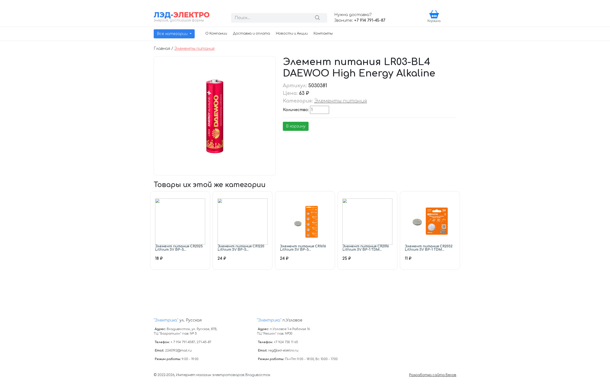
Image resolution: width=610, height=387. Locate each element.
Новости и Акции (292, 33)
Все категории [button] (173, 34)
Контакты (323, 33)
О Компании (216, 33)
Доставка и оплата (251, 33)
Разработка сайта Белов (432, 375)
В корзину (295, 126)
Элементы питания (194, 48)
